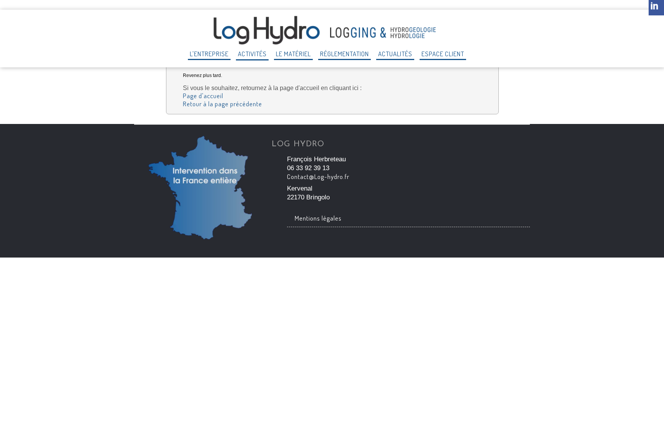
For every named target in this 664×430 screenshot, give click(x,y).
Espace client (443, 54)
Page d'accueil (203, 96)
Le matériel (293, 54)
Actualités (395, 54)
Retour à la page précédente (222, 104)
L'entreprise (209, 54)
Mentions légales (318, 218)
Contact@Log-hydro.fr (318, 176)
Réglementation (344, 54)
